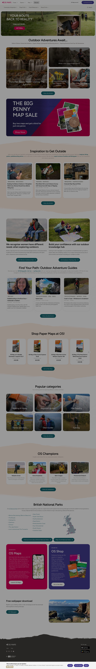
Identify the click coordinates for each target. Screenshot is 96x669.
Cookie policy (10, 666)
